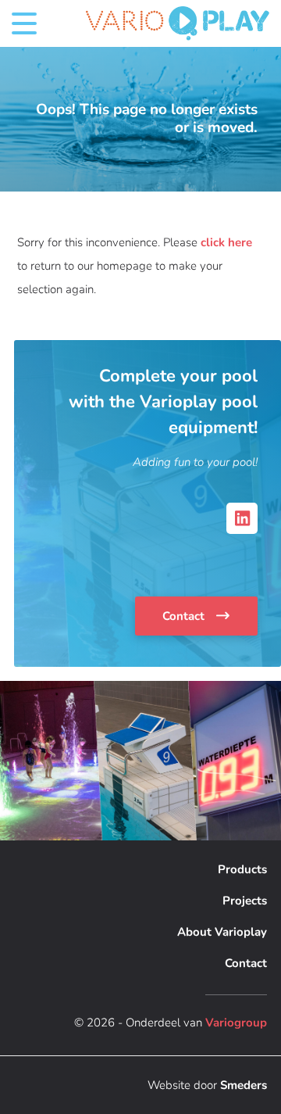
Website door (207, 1085)
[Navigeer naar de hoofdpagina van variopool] (177, 23)
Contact (185, 616)
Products (242, 869)
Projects (244, 900)
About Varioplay (222, 932)
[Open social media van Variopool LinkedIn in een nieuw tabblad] (242, 518)
